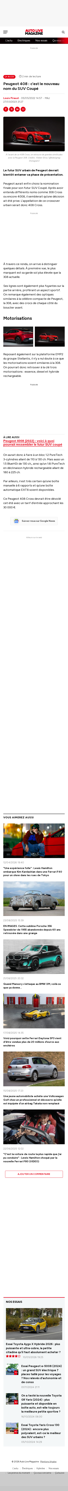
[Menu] (5, 32)
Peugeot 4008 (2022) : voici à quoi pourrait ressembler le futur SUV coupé (32, 442)
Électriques (27, 1468)
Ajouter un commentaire (34, 1174)
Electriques (23, 40)
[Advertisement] (34, 13)
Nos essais (41, 40)
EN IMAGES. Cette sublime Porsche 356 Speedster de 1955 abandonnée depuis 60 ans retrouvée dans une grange (32, 929)
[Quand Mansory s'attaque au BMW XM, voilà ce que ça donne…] (34, 956)
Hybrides (40, 1468)
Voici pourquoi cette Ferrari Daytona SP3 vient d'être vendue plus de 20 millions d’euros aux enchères (32, 1042)
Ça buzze (9, 77)
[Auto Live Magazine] (34, 32)
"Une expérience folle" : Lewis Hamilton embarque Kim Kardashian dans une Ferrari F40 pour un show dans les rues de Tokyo (32, 871)
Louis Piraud (11, 98)
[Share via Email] (23, 109)
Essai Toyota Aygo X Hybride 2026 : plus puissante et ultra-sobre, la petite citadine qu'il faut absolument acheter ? (33, 1348)
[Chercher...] (63, 32)
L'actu (8, 40)
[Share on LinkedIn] (17, 109)
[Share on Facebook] (5, 109)
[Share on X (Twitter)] (11, 109)
